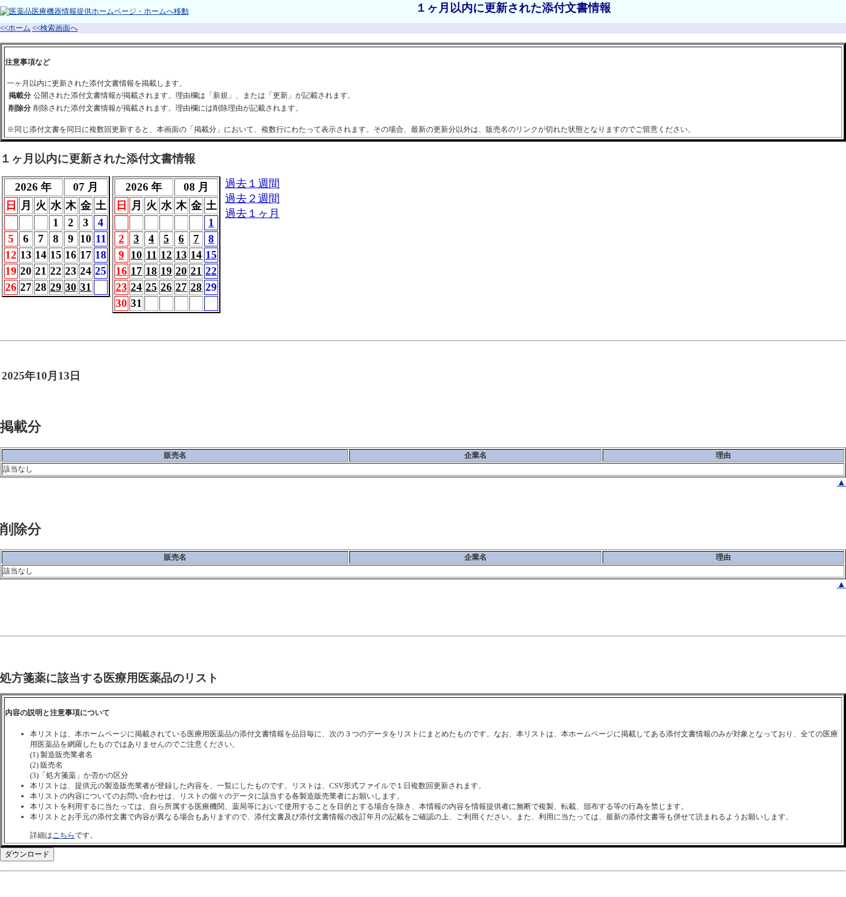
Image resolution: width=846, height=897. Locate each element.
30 (71, 287)
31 (86, 287)
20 (181, 271)
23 (121, 287)
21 (196, 271)
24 (136, 287)
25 (151, 287)
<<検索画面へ (55, 28)
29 (56, 287)
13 (181, 255)
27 (181, 287)
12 (166, 255)
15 (211, 255)
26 (166, 287)
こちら (63, 835)
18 (151, 271)
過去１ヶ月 (252, 213)
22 (211, 271)
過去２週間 (252, 198)
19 (166, 271)
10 (136, 255)
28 (196, 287)
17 (136, 271)
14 (196, 255)
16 (121, 271)
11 (151, 255)
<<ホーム (15, 28)
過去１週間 (252, 183)
